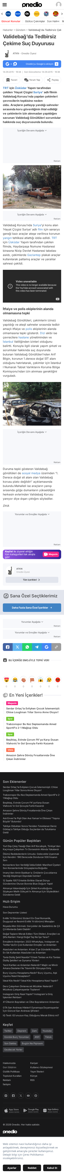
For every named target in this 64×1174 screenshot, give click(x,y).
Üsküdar (21, 88)
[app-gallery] (51, 1110)
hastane (23, 337)
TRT (6, 88)
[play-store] (32, 1110)
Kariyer (34, 1063)
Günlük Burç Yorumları (16, 1037)
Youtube (47, 1030)
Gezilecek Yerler (13, 1049)
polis (29, 329)
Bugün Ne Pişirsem (32, 1043)
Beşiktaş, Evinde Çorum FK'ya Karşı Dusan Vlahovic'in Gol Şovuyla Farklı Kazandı (32, 741)
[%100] (36, 13)
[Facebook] (13, 1096)
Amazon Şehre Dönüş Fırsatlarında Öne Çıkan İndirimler (30, 757)
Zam (34, 1030)
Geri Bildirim (9, 1067)
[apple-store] (12, 1110)
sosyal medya (31, 473)
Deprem (21, 1030)
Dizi (42, 333)
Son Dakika (10, 1043)
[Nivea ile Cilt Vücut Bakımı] (8, 13)
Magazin (12, 703)
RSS (32, 1080)
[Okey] (27, 13)
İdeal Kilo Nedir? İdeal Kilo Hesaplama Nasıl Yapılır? (30, 980)
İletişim (7, 1084)
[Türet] (55, 13)
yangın (7, 238)
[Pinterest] (36, 1096)
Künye (33, 1075)
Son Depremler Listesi (15, 912)
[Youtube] (28, 1096)
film (40, 229)
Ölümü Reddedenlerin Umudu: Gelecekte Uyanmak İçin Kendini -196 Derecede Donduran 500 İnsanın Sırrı (31, 857)
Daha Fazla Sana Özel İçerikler (30, 607)
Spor (10, 718)
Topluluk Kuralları (12, 1075)
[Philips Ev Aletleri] (17, 13)
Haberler (8, 29)
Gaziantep (34, 255)
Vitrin (10, 750)
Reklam (7, 1080)
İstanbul (8, 341)
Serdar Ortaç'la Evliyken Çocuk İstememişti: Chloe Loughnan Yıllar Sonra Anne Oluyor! (33, 710)
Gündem (20, 29)
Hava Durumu (10, 906)
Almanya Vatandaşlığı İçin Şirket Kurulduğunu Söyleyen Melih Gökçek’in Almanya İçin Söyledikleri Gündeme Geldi (31, 891)
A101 (37, 1037)
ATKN (24, 53)
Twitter (8, 1030)
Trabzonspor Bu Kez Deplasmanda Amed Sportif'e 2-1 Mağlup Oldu (31, 726)
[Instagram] (6, 1096)
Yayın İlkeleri (37, 1071)
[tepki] (6, 680)
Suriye (37, 92)
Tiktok (48, 1037)
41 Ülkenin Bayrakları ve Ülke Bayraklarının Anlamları (31, 1001)
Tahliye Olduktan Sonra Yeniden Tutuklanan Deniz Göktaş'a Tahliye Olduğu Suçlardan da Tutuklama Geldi (30, 829)
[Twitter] (21, 1096)
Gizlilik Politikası (11, 1071)
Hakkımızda (9, 1063)
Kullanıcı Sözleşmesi (41, 1067)
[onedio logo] (30, 1132)
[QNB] (46, 13)
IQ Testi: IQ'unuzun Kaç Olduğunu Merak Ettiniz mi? (31, 1015)
